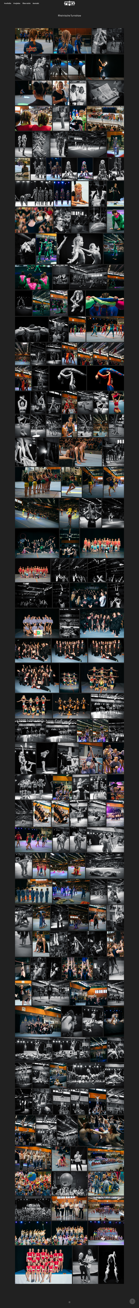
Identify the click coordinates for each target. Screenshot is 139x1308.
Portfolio (7, 3)
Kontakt (36, 3)
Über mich (26, 3)
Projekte (16, 3)
